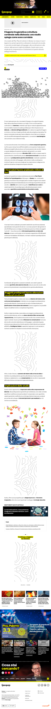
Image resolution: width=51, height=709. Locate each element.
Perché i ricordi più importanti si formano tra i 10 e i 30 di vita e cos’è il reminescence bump (7, 650)
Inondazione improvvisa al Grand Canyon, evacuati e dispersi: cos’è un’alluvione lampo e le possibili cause (19, 651)
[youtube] (45, 685)
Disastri (34, 678)
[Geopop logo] (7, 12)
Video (7, 678)
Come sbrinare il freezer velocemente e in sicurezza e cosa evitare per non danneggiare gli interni (43, 651)
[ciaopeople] (45, 706)
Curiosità (12, 678)
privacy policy (27, 691)
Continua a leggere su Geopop (25, 537)
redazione (27, 698)
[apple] (5, 706)
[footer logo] (11, 685)
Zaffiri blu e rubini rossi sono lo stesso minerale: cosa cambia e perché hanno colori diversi (31, 650)
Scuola (17, 678)
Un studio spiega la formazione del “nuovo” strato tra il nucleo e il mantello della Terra (31, 601)
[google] (12, 706)
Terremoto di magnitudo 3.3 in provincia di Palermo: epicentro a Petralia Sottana (39, 628)
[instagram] (42, 685)
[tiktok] (39, 685)
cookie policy (27, 693)
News (3, 678)
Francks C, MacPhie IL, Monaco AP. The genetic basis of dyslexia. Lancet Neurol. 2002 (23, 528)
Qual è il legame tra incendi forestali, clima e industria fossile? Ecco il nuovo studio (19, 601)
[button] (48, 12)
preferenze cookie (28, 700)
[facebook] (48, 685)
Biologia (23, 678)
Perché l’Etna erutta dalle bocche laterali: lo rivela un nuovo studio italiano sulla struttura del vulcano (43, 601)
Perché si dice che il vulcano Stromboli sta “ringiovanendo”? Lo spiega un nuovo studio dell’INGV (7, 601)
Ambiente (28, 678)
